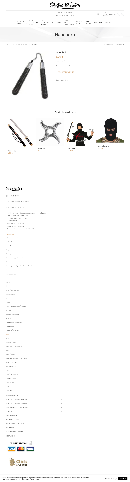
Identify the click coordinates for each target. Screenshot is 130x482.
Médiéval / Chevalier (12, 330)
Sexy (7, 386)
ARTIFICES (9, 412)
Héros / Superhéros (12, 290)
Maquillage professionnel (14, 322)
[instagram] (122, 14)
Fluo (7, 286)
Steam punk (10, 390)
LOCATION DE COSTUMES (22, 23)
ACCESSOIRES (56, 23)
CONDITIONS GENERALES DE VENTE (17, 202)
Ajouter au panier (67, 72)
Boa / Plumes (10, 246)
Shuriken (41, 148)
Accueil (8, 45)
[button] (98, 14)
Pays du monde (11, 342)
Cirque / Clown (11, 254)
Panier (113, 14)
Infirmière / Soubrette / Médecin (16, 306)
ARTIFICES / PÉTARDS (79, 23)
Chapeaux (9, 250)
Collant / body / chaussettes (15, 258)
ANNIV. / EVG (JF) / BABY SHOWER (17, 408)
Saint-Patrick (10, 382)
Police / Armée (10, 354)
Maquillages (10, 326)
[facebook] (118, 14)
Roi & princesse (11, 378)
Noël (7, 338)
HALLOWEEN (109, 23)
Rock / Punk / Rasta (12, 374)
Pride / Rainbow (11, 366)
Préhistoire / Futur (11, 362)
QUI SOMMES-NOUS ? (13, 196)
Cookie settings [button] (111, 478)
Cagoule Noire (103, 146)
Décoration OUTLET (12, 420)
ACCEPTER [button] (123, 478)
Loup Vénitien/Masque (13, 314)
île (6, 298)
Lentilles (8, 310)
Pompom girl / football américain (17, 358)
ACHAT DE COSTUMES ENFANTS (45, 23)
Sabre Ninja (12, 151)
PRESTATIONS (98, 23)
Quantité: (59, 66)
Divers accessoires (12, 274)
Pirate (7, 350)
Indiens (8, 302)
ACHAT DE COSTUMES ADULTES (33, 23)
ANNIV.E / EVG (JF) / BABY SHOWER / (69, 23)
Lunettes (8, 318)
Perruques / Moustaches (14, 346)
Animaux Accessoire (12, 238)
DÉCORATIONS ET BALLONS (15, 424)
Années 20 (9, 242)
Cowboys (9, 262)
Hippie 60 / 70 (10, 294)
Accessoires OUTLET (13, 395)
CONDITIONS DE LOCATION (15, 207)
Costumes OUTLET (12, 416)
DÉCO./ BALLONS (88, 23)
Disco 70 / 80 (10, 270)
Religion (8, 370)
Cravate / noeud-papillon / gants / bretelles (20, 266)
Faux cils (8, 278)
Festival (8, 282)
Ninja (26, 45)
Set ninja (71, 148)
